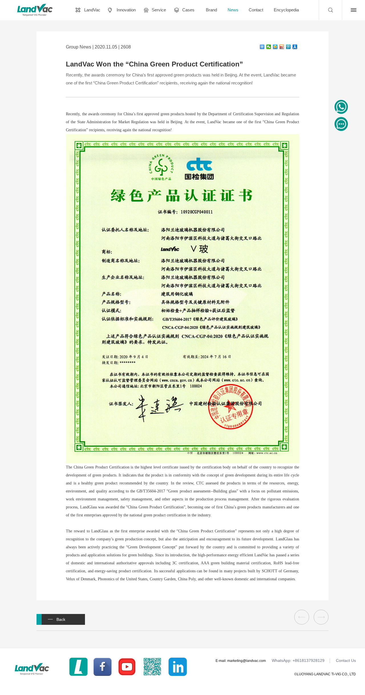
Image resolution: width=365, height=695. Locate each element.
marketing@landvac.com (246, 661)
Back (60, 619)
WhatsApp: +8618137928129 (298, 660)
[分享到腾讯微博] (288, 47)
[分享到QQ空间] (275, 47)
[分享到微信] (268, 47)
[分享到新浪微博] (281, 47)
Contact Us (346, 660)
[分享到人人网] (295, 47)
